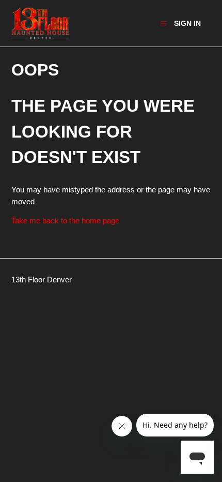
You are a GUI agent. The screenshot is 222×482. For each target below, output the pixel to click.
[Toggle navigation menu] (163, 23)
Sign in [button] (187, 23)
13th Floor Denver (41, 279)
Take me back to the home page (65, 220)
